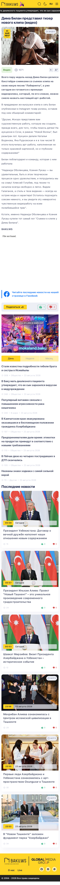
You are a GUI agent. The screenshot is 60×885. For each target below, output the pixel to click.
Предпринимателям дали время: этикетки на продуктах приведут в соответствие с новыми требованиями (28, 441)
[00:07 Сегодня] (30, 568)
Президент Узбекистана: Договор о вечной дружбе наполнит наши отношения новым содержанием (27, 534)
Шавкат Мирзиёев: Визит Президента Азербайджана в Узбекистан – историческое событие (28, 658)
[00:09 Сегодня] (30, 508)
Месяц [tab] (49, 358)
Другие (13, 480)
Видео (6, 69)
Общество (16, 375)
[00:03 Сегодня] (30, 632)
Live (20, 870)
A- (51, 70)
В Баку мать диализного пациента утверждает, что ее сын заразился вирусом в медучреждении (29, 385)
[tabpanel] (30, 423)
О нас (11, 870)
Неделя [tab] (30, 358)
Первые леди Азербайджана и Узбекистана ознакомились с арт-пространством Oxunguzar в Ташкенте (29, 778)
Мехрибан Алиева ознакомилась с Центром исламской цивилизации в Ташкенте (27, 718)
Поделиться (13, 307)
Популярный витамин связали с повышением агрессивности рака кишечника (22, 403)
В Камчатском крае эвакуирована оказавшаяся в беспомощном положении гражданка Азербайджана (27, 422)
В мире (14, 413)
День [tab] (11, 358)
